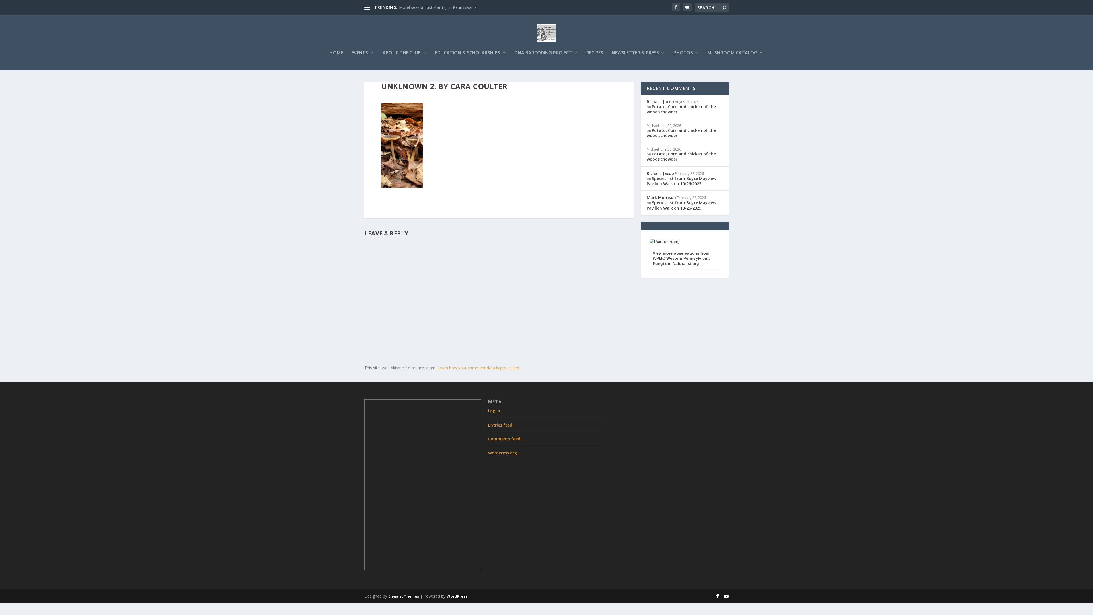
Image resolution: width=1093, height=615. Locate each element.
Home (336, 53)
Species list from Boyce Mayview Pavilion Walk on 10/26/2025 (681, 181)
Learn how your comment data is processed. (478, 367)
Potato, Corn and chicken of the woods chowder (681, 109)
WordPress (457, 596)
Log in (494, 410)
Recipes (594, 53)
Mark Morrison (661, 197)
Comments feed (504, 439)
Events (360, 53)
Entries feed (500, 425)
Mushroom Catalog (732, 53)
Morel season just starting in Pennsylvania (438, 7)
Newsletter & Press (635, 53)
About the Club (402, 53)
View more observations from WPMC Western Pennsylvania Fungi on (681, 258)
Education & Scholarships (467, 53)
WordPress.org (502, 453)
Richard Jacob (660, 101)
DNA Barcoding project (543, 53)
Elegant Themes (403, 596)
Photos (683, 53)
